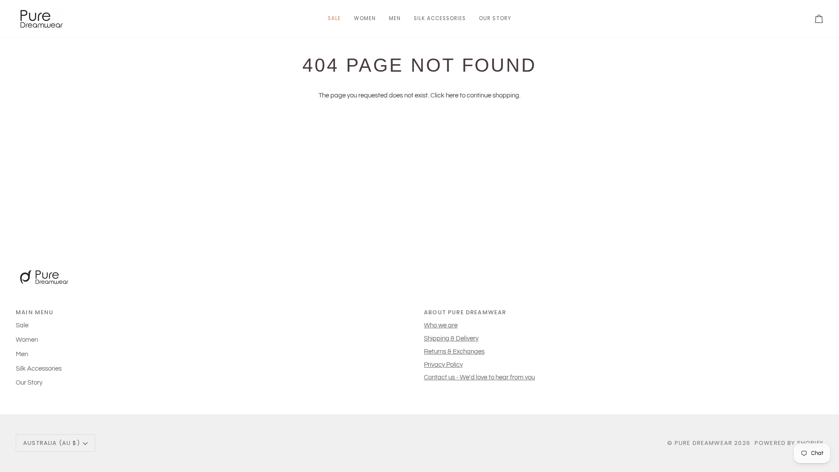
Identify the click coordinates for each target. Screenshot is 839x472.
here (452, 95)
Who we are (441, 325)
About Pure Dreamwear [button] (465, 312)
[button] (364, 19)
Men (22, 354)
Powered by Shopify (789, 443)
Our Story (29, 382)
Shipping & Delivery (451, 338)
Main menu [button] (35, 312)
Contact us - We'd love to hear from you (479, 377)
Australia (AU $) (51, 443)
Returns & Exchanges (454, 351)
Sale (22, 325)
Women (27, 340)
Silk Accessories (39, 368)
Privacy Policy (443, 364)
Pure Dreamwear (703, 443)
